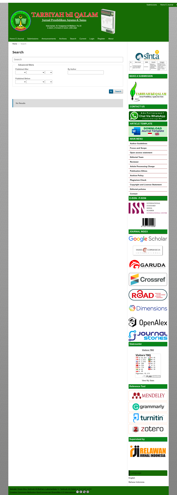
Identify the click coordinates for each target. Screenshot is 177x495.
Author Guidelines (138, 143)
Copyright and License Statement (145, 184)
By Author (72, 69)
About (110, 39)
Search (73, 39)
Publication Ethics (138, 171)
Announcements (49, 39)
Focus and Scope (138, 148)
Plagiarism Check (138, 180)
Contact (133, 194)
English (132, 478)
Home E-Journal (17, 39)
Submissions (32, 39)
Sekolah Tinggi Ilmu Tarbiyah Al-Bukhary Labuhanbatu (33, 489)
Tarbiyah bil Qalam (68, 489)
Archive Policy (137, 175)
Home (14, 44)
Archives (63, 39)
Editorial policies (138, 189)
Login (91, 39)
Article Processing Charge (142, 166)
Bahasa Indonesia (136, 482)
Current (83, 39)
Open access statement (141, 152)
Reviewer (134, 162)
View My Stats (148, 380)
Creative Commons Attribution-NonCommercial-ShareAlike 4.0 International (43, 492)
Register (101, 39)
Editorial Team (136, 157)
